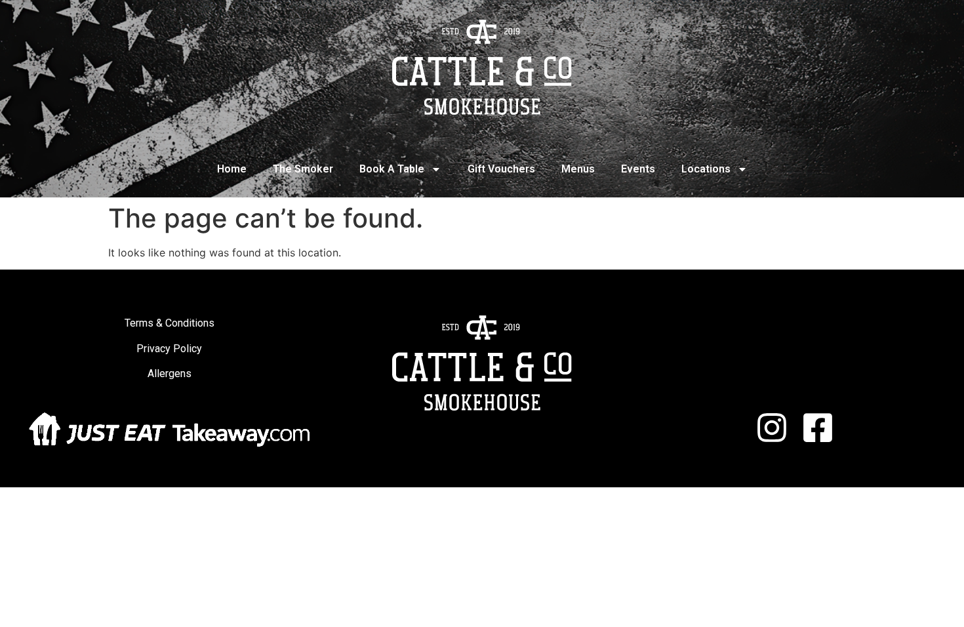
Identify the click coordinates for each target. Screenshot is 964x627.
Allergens (169, 373)
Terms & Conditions (169, 323)
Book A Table (391, 169)
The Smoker (303, 169)
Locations (706, 169)
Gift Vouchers (501, 169)
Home (232, 169)
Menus (578, 169)
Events (638, 169)
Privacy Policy (169, 348)
